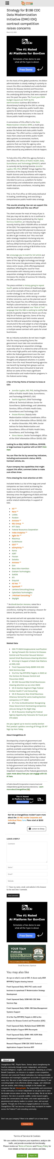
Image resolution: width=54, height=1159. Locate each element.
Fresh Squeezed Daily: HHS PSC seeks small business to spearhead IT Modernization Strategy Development (26, 990)
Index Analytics (19, 532)
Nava (14, 512)
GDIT (14, 544)
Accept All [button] (21, 1156)
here (24, 820)
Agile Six (16, 535)
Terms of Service (25, 1146)
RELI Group (17, 524)
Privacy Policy (42, 1146)
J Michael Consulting (21, 595)
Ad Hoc (15, 583)
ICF (13, 509)
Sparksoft (16, 586)
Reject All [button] (33, 1156)
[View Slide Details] (27, 56)
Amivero (15, 521)
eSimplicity (17, 547)
